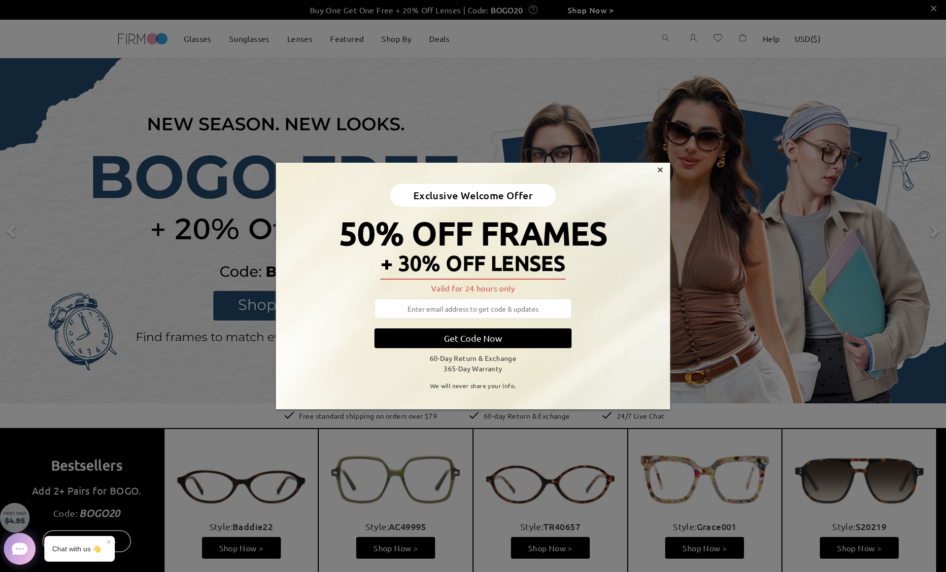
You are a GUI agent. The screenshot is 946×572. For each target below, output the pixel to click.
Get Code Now (473, 338)
